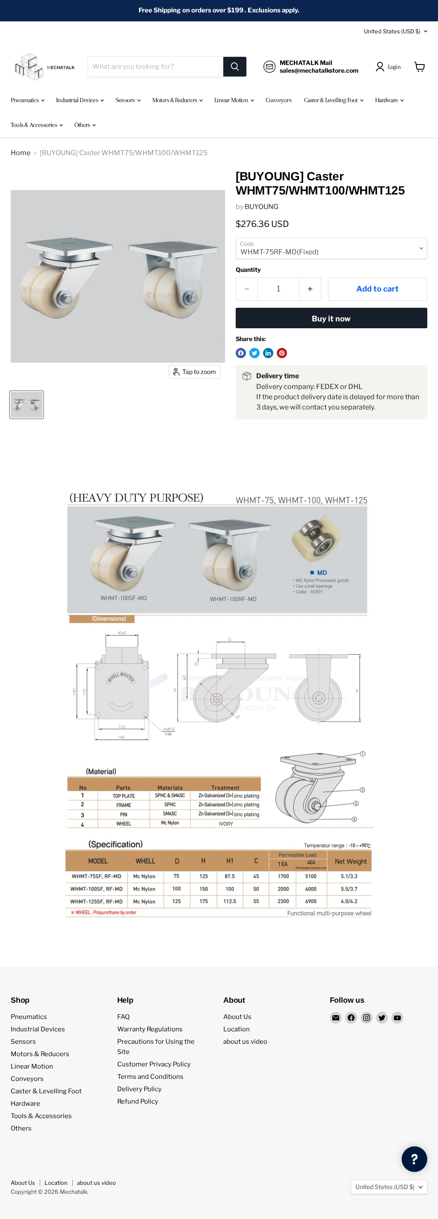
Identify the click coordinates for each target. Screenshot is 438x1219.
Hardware (387, 100)
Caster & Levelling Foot (331, 100)
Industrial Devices (77, 100)
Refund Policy (137, 1101)
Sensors (125, 100)
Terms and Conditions (150, 1077)
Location (236, 1029)
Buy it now (331, 318)
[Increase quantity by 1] (310, 289)
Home (20, 153)
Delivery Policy (139, 1089)
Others (82, 125)
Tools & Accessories (34, 125)
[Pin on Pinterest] (282, 353)
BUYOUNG (261, 207)
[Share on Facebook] (241, 353)
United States (392, 31)
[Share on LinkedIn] (268, 353)
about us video (245, 1041)
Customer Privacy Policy (154, 1064)
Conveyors (278, 100)
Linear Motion (231, 100)
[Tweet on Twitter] (254, 353)
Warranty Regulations (150, 1029)
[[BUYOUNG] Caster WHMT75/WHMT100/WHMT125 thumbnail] (26, 404)
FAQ (123, 1017)
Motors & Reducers (175, 100)
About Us (237, 1017)
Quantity (248, 269)
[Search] (234, 67)
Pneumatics (25, 100)
